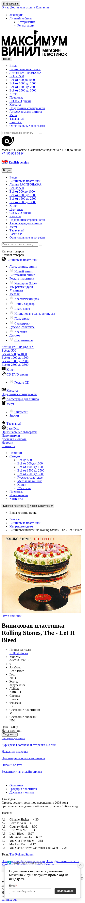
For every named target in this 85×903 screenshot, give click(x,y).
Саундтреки (22, 323)
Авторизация (26, 22)
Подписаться (65, 890)
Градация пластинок (23, 789)
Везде (13, 65)
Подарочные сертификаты (27, 108)
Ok (15, 899)
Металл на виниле (29, 481)
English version (19, 162)
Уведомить (9, 734)
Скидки (14, 456)
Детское (14, 335)
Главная (14, 519)
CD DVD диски (20, 101)
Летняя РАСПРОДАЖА (25, 72)
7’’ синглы (24, 488)
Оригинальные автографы (27, 125)
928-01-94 (13, 153)
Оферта (49, 864)
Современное (23, 340)
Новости (7, 442)
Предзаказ (16, 97)
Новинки (15, 452)
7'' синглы (16, 290)
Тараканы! (16, 118)
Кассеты (15, 104)
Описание (16, 785)
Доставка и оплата (22, 7)
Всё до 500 (16, 76)
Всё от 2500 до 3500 (22, 90)
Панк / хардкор (24, 303)
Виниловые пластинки (25, 69)
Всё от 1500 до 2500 (22, 87)
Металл (14, 294)
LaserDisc (15, 122)
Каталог (13, 255)
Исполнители (11, 435)
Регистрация (25, 25)
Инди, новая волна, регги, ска (34, 313)
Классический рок (26, 299)
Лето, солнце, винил (23, 266)
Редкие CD (21, 382)
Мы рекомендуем (21, 287)
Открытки (21, 412)
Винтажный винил (22, 275)
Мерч (13, 115)
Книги (13, 94)
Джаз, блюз (22, 308)
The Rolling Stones (21, 854)
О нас (5, 7)
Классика (20, 332)
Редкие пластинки (21, 278)
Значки (14, 415)
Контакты (42, 7)
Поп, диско (21, 318)
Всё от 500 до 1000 (22, 79)
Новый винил (23, 271)
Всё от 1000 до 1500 (22, 83)
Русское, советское (22, 327)
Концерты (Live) (25, 283)
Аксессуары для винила (25, 111)
